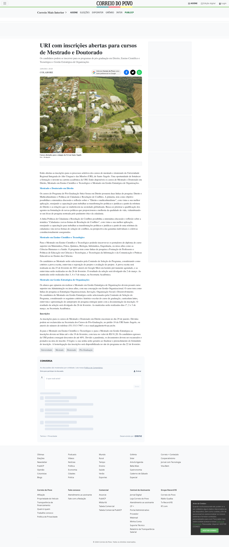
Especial (133, 477)
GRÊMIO (110, 12)
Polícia (71, 477)
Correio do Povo (168, 494)
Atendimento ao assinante (80, 494)
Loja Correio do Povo (139, 498)
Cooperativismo (168, 458)
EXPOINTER (97, 12)
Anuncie (102, 494)
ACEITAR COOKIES (209, 530)
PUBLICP (129, 12)
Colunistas (42, 473)
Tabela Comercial (106, 506)
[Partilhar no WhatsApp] (139, 72)
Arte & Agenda (136, 462)
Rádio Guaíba (167, 498)
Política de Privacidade (47, 516)
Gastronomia (136, 469)
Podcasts (72, 454)
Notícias (71, 462)
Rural (101, 458)
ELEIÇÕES (85, 12)
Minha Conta (136, 521)
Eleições (40, 458)
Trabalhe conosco (45, 513)
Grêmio (133, 454)
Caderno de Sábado (139, 473)
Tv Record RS (167, 502)
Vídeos (71, 458)
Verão (101, 473)
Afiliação (41, 494)
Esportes (103, 477)
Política (71, 466)
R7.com (164, 506)
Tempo (102, 462)
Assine (194, 3)
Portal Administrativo (139, 510)
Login (223, 3)
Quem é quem (43, 509)
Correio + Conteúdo (170, 454)
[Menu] (4, 3)
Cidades (71, 473)
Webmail (134, 517)
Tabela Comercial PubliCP (110, 510)
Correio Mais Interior (50, 12)
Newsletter (42, 462)
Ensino (102, 466)
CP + (132, 506)
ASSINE (74, 12)
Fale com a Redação (77, 498)
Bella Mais (134, 466)
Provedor (134, 514)
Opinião (40, 469)
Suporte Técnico (137, 525)
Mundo (102, 454)
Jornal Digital (136, 494)
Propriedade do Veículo (47, 498)
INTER (119, 12)
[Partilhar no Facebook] (126, 72)
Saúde (102, 469)
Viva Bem (165, 466)
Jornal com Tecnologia (171, 462)
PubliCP (40, 466)
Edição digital (209, 3)
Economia (72, 469)
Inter (132, 458)
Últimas (40, 454)
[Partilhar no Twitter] (132, 72)
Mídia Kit (103, 502)
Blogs (39, 477)
